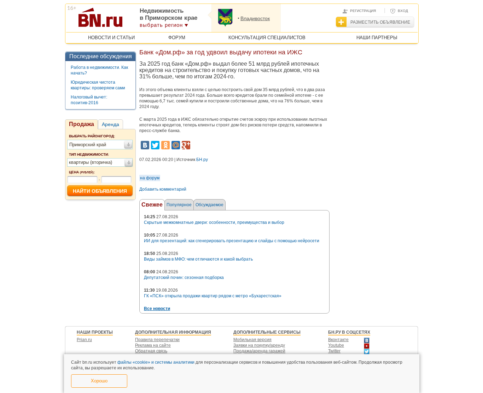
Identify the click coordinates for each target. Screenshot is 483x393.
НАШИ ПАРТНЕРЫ (376, 37)
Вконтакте (338, 340)
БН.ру (202, 159)
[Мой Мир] (175, 145)
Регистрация (363, 11)
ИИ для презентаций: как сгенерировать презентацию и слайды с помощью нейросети (231, 240)
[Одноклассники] (165, 145)
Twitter (334, 351)
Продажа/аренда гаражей (259, 351)
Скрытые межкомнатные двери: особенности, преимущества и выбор (214, 222)
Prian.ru (84, 340)
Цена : (82, 172)
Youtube (336, 345)
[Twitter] (155, 145)
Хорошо (99, 380)
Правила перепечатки (157, 340)
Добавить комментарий (162, 189)
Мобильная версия (252, 340)
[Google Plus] (186, 145)
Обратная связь (151, 351)
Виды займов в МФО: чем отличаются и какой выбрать (198, 259)
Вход (403, 11)
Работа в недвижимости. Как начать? (99, 70)
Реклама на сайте (153, 345)
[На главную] (134, 20)
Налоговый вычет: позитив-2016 (89, 100)
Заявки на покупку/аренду (259, 345)
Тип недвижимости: (89, 154)
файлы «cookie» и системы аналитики (155, 362)
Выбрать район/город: (92, 136)
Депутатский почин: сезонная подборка (184, 277)
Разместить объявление (380, 22)
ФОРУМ (176, 37)
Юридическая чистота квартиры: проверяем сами (98, 85)
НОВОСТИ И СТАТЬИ (111, 37)
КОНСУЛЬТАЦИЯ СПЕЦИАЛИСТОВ (266, 37)
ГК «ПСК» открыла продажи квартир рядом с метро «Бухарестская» (212, 295)
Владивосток (255, 18)
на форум (149, 177)
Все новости (157, 308)
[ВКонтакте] (145, 145)
